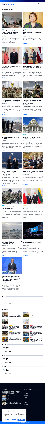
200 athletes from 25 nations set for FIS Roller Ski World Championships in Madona (13, 403)
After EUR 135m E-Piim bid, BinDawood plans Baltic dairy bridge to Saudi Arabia (36, 315)
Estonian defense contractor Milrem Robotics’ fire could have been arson (36, 327)
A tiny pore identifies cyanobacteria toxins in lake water (13, 396)
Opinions (3, 64)
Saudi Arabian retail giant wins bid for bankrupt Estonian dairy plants (15, 339)
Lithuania (3, 134)
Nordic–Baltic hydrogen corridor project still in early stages (35, 321)
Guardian (31, 325)
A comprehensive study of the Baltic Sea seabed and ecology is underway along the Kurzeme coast (36, 339)
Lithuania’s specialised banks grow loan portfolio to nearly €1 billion (15, 321)
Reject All (14, 419)
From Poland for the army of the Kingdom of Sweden (13, 399)
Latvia (31, 331)
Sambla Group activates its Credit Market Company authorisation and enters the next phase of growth (13, 392)
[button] (42, 4)
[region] (14, 415)
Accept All (21, 419)
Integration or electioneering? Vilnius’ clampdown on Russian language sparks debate (14, 327)
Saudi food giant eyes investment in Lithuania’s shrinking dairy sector (15, 333)
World (3, 29)
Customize (7, 419)
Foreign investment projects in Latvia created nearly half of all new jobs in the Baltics (36, 333)
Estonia (24, 29)
